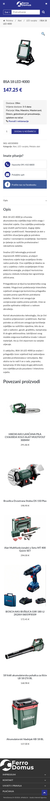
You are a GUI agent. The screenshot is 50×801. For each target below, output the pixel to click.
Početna (9, 21)
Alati (20, 21)
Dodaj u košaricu (25, 131)
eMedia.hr (24, 797)
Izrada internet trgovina (38, 797)
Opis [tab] (5, 200)
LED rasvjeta (31, 21)
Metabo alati (34, 147)
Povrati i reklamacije (19, 121)
